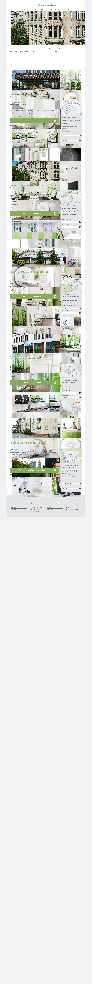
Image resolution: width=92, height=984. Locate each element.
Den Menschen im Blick (16, 503)
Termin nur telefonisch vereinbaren (33, 470)
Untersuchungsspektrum (16, 505)
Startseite (66, 502)
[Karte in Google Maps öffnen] (71, 107)
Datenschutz (75, 0)
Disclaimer (66, 505)
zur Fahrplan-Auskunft (67, 135)
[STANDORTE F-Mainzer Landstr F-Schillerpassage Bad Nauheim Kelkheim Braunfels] (46, 28)
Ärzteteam (13, 509)
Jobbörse (58, 9)
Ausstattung (13, 507)
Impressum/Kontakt (68, 0)
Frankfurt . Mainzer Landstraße (35, 503)
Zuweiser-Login (81, 0)
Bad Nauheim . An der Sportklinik (36, 507)
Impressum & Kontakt (68, 503)
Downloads (50, 9)
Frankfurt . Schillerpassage (34, 505)
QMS (12, 511)
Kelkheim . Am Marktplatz (34, 509)
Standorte (35, 9)
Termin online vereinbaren (32, 121)
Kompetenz (27, 9)
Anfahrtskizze (65, 397)
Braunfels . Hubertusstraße (34, 511)
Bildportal (66, 9)
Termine (42, 9)
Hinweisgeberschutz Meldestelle (71, 509)
